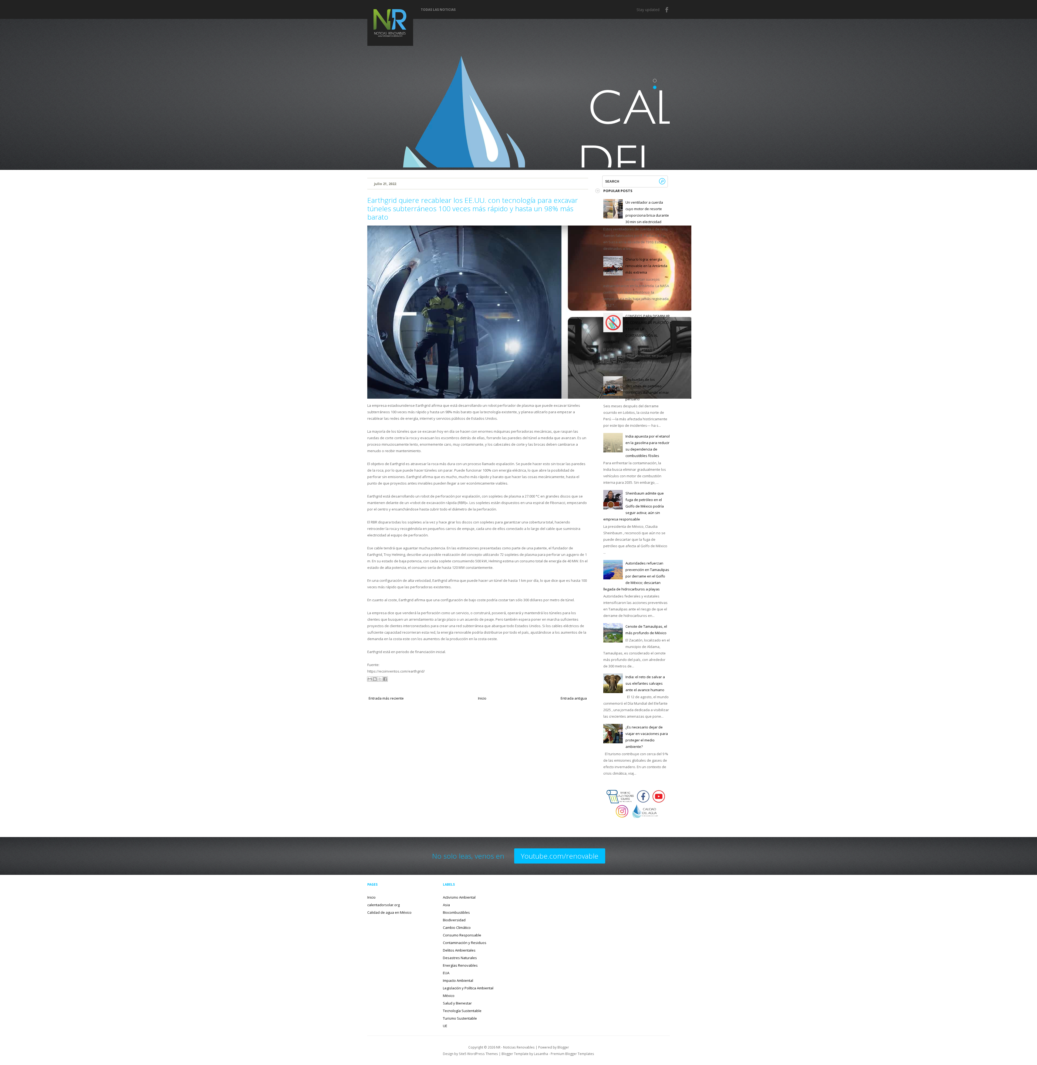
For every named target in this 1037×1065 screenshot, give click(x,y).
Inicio (482, 698)
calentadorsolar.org (383, 904)
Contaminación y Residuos (464, 942)
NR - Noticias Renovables (515, 1047)
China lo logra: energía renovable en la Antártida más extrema (646, 266)
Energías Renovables (460, 965)
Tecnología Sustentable (462, 1010)
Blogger (563, 1047)
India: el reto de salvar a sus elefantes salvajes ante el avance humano (645, 683)
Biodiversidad (454, 920)
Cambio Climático (457, 927)
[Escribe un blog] (375, 679)
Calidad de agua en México (389, 912)
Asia (446, 904)
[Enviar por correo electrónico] (369, 679)
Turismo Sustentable (460, 1018)
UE (445, 1025)
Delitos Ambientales (459, 950)
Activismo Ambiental (459, 897)
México (448, 995)
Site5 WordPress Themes (478, 1053)
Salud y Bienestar (457, 1003)
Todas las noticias (438, 9)
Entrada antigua (574, 698)
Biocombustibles (456, 912)
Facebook (667, 9)
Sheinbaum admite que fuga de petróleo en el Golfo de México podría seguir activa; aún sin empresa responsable (633, 506)
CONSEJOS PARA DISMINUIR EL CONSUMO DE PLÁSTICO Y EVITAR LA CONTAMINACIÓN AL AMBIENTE (636, 329)
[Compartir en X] (380, 679)
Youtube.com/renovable (559, 856)
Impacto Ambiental (458, 980)
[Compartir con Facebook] (385, 679)
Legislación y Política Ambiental (468, 988)
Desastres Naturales (460, 957)
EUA (446, 972)
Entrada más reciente (386, 698)
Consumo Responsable (462, 935)
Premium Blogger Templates (572, 1053)
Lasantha (541, 1053)
